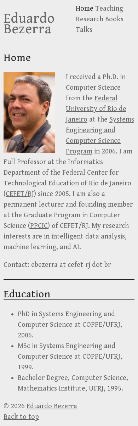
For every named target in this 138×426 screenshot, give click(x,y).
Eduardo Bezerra (29, 23)
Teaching (109, 9)
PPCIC (39, 226)
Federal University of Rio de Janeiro (96, 109)
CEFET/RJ (20, 194)
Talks (84, 30)
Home (84, 9)
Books (114, 19)
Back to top (21, 417)
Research (89, 19)
